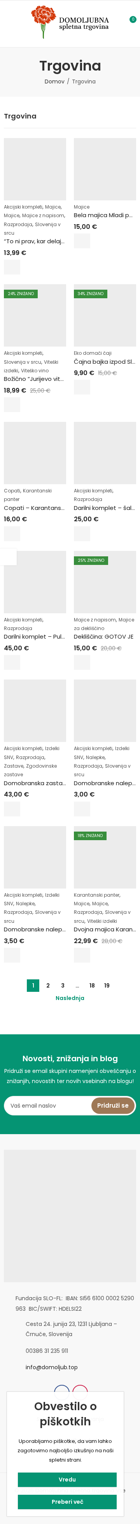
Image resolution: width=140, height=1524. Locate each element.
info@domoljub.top (52, 1367)
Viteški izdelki (102, 921)
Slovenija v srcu (22, 362)
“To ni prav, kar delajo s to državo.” (53, 241)
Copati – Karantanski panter (45, 508)
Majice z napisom (43, 215)
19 (107, 985)
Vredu (67, 1479)
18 (92, 985)
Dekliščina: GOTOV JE (103, 636)
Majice (53, 207)
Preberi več (67, 1502)
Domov (55, 81)
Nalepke (95, 757)
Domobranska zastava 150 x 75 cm (54, 783)
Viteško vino (35, 370)
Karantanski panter (96, 895)
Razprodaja (18, 224)
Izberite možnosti (12, 267)
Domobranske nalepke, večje (45, 929)
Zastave (13, 766)
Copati (12, 490)
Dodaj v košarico (12, 809)
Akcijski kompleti (23, 207)
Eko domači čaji (93, 353)
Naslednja (70, 998)
